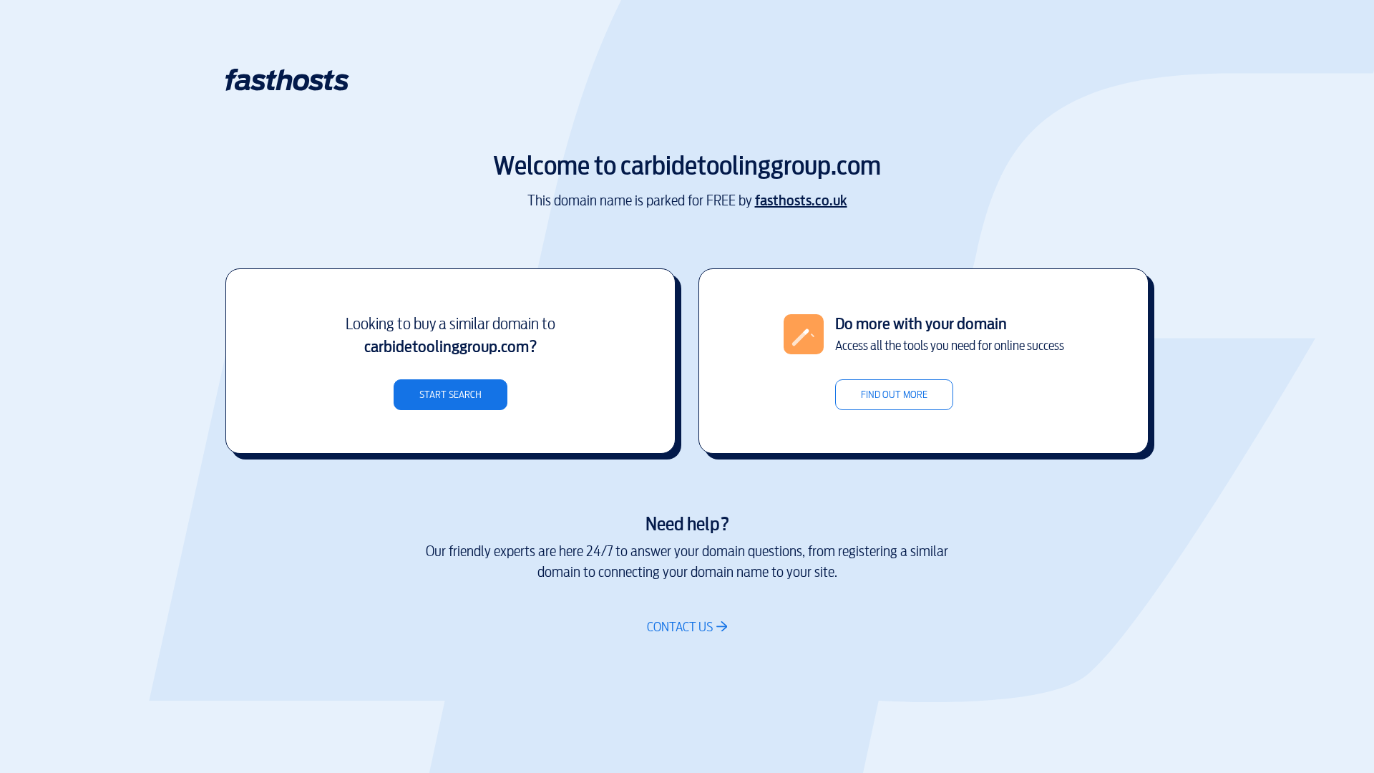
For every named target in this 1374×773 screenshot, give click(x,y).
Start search (450, 394)
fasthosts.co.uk (801, 200)
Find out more (894, 394)
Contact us (680, 626)
